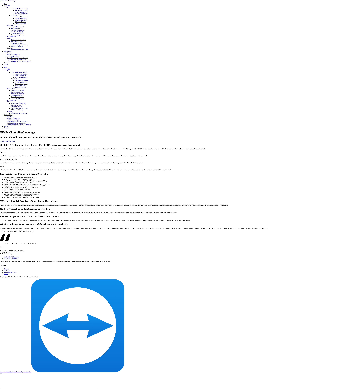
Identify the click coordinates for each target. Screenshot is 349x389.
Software (9, 48)
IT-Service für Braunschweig (19, 9)
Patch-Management (20, 23)
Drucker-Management (21, 13)
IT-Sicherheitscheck (20, 22)
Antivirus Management (21, 17)
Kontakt (6, 64)
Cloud (9, 38)
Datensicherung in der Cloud (19, 45)
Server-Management (20, 12)
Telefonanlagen (8, 51)
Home (5, 4)
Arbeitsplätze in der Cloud (18, 40)
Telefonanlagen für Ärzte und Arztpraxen (19, 61)
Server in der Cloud (16, 41)
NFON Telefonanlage (13, 54)
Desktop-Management (21, 10)
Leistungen (7, 5)
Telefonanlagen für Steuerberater (16, 59)
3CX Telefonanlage (13, 56)
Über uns (6, 63)
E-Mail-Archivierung (17, 46)
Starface (9, 53)
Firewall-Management (21, 20)
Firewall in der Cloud (17, 43)
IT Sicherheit (14, 15)
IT (8, 7)
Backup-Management (21, 18)
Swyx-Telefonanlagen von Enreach (17, 58)
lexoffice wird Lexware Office (19, 49)
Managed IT (10, 25)
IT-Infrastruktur (11, 36)
